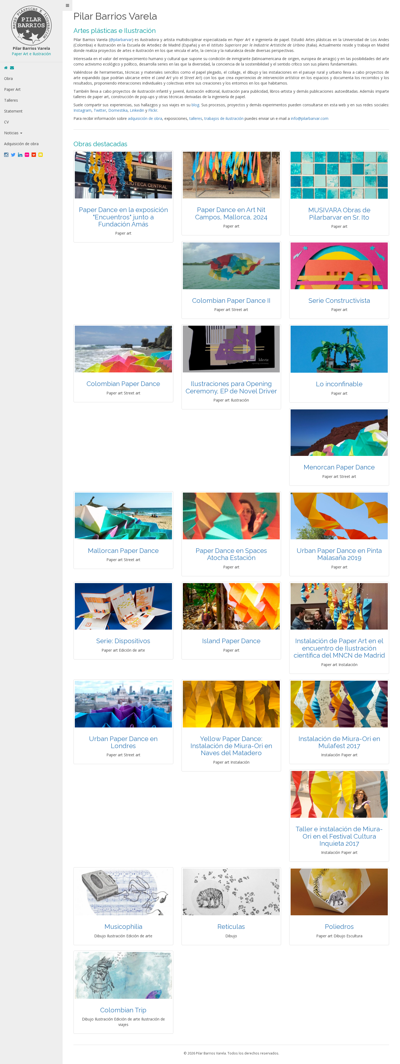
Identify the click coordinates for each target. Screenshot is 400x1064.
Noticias (12, 132)
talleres (195, 118)
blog (195, 104)
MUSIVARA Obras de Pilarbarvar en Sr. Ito (339, 213)
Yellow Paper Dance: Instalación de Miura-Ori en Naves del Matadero (231, 746)
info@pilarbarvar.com (309, 118)
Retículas (231, 927)
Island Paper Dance (231, 641)
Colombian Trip (123, 1010)
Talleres (11, 100)
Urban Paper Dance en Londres (123, 742)
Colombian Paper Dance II (231, 300)
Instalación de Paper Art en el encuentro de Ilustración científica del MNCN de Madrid (339, 648)
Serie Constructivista (339, 300)
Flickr (152, 110)
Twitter (100, 110)
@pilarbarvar (121, 39)
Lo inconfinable (339, 384)
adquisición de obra (145, 118)
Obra (8, 78)
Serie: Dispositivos (123, 641)
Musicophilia (123, 927)
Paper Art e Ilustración (31, 53)
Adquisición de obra (21, 143)
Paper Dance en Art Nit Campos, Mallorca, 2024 (231, 213)
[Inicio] (6, 67)
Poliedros (339, 927)
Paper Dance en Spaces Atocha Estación (231, 554)
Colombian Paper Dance (123, 384)
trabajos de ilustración (224, 118)
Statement (13, 111)
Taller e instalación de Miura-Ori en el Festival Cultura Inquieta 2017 (339, 836)
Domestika (118, 110)
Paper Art (12, 89)
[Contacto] (12, 67)
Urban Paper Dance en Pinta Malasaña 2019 (339, 554)
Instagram (82, 110)
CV (6, 122)
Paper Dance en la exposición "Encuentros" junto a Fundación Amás (123, 217)
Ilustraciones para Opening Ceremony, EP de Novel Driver (231, 387)
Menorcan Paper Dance (339, 467)
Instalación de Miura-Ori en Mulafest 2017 (339, 742)
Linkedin (137, 110)
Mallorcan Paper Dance (123, 551)
